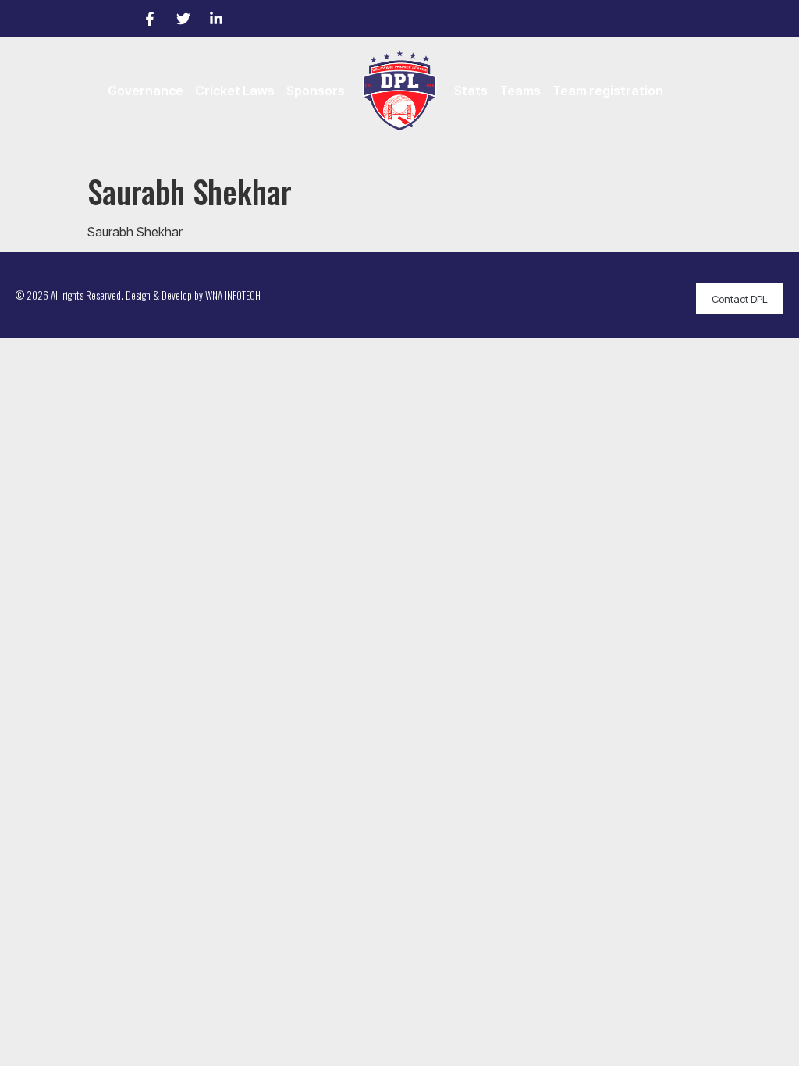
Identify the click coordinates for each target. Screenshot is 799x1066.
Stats (471, 90)
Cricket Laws (235, 90)
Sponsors (315, 90)
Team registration (607, 90)
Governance (145, 90)
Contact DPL (740, 299)
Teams (520, 90)
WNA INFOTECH (233, 295)
